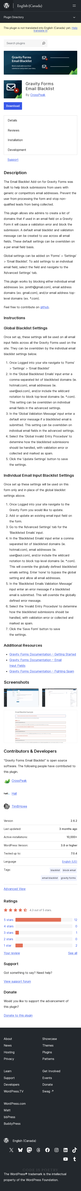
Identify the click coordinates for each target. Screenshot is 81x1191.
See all (72, 953)
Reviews (13, 130)
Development (17, 150)
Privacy (9, 1059)
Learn (7, 1071)
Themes (47, 1045)
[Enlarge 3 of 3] (72, 715)
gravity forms (68, 878)
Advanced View (15, 889)
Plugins (47, 1052)
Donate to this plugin (18, 1015)
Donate (47, 1084)
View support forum (17, 981)
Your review (12, 953)
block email (69, 870)
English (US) (69, 861)
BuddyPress (12, 1123)
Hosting (9, 1052)
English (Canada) (24, 1141)
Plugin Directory (14, 17)
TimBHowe (19, 806)
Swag (48, 1091)
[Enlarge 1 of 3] (34, 693)
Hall (14, 793)
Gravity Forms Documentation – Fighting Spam (41, 671)
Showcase (49, 1039)
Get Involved (51, 1071)
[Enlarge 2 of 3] (72, 693)
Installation (15, 140)
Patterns (48, 1059)
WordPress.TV (14, 1091)
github (44, 307)
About (8, 1039)
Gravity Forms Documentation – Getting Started (42, 654)
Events (47, 1078)
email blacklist (50, 878)
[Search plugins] (43, 43)
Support (13, 159)
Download (13, 105)
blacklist (55, 870)
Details (12, 120)
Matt (7, 1110)
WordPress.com (15, 1103)
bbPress (9, 1117)
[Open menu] (75, 5)
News (8, 1045)
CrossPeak (37, 95)
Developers (11, 1084)
